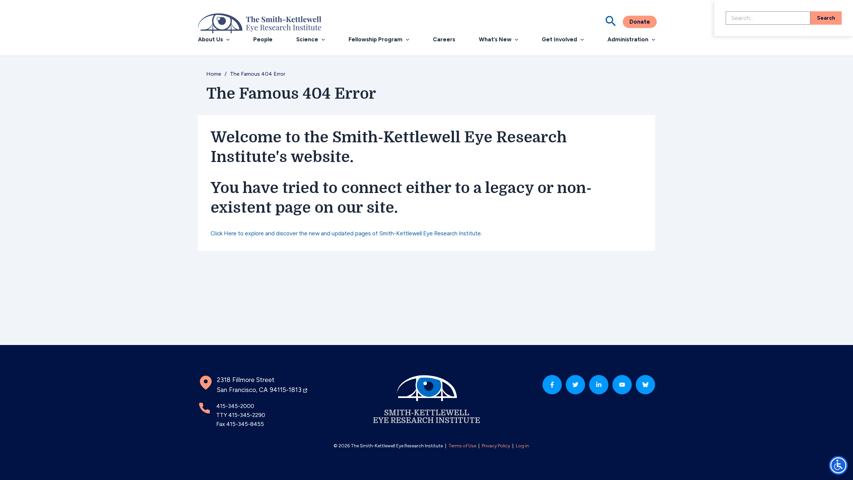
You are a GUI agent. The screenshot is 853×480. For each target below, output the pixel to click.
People (263, 39)
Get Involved (559, 39)
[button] (610, 22)
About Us (210, 39)
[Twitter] (575, 384)
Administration (627, 39)
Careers (444, 39)
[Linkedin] (598, 384)
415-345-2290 (246, 415)
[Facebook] (552, 384)
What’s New (495, 39)
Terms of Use (462, 446)
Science (307, 39)
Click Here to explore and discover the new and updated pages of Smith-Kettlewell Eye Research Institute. (346, 233)
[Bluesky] (645, 384)
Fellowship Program (376, 39)
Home (213, 74)
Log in (522, 446)
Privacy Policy (496, 446)
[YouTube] (622, 384)
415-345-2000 (235, 406)
